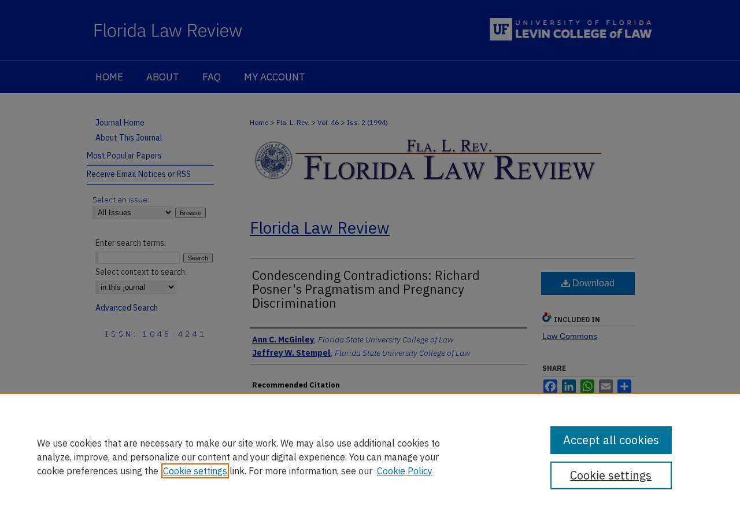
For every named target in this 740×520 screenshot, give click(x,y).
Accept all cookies (611, 440)
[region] (370, 456)
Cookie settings (195, 471)
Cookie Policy (404, 471)
